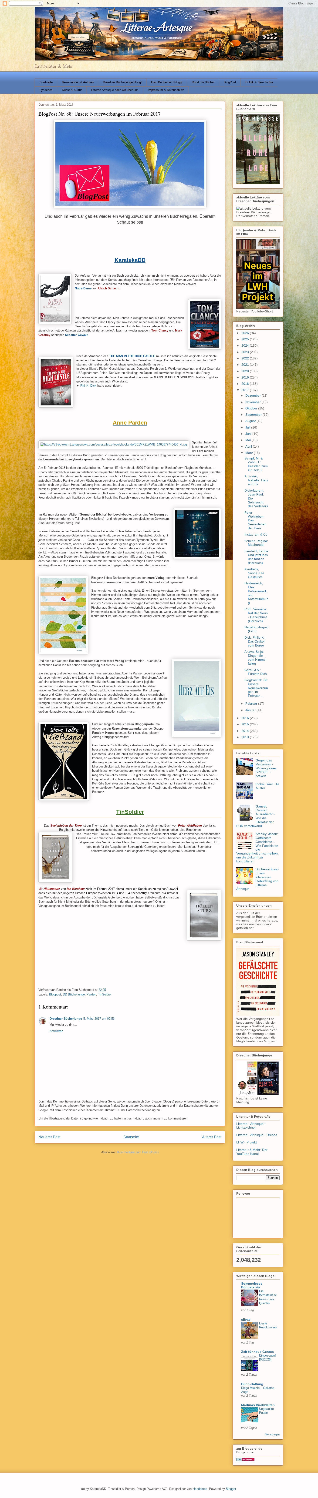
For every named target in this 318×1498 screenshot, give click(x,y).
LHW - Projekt (246, 1142)
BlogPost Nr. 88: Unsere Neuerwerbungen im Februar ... (256, 687)
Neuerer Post (49, 1137)
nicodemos (200, 1489)
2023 (245, 352)
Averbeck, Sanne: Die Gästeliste (254, 573)
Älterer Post (211, 1137)
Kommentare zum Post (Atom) (138, 1152)
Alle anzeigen (272, 1434)
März (249, 453)
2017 (245, 390)
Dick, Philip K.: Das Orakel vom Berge (254, 641)
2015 (245, 724)
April (249, 446)
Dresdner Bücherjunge (66, 1018)
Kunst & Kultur (72, 90)
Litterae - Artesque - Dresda (256, 1135)
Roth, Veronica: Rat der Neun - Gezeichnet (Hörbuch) (256, 615)
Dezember (253, 395)
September (254, 414)
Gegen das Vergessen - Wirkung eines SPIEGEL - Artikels (266, 768)
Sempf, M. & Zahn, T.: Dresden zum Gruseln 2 (256, 464)
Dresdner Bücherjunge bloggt (122, 82)
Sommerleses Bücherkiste (251, 1285)
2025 (245, 339)
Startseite (46, 82)
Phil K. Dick (88, 385)
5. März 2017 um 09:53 (99, 1018)
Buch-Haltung (252, 1384)
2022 (245, 358)
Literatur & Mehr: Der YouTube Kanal (251, 1152)
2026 (245, 333)
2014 (245, 731)
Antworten (56, 1031)
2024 (245, 345)
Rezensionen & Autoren (78, 82)
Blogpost (55, 994)
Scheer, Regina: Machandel (256, 543)
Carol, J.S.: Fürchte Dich (255, 672)
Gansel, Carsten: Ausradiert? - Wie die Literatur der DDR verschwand (255, 816)
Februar (251, 703)
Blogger (231, 1489)
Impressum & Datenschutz (166, 90)
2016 (245, 718)
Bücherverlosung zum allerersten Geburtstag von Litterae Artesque (257, 879)
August (251, 421)
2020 (245, 371)
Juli (248, 427)
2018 (245, 383)
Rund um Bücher (203, 82)
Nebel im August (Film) (256, 629)
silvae (245, 1319)
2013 (245, 737)
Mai (248, 440)
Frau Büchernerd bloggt (167, 82)
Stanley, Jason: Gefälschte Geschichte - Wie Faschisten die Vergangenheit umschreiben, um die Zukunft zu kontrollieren (257, 847)
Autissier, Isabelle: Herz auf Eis (256, 480)
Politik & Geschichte (259, 82)
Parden (91, 994)
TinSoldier (105, 994)
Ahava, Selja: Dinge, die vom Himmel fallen (255, 657)
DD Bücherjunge (74, 994)
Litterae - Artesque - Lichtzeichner (251, 1125)
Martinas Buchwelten (258, 1405)
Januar (251, 710)
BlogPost (230, 82)
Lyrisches (46, 90)
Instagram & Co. (256, 534)
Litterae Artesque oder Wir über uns (115, 90)
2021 (245, 364)
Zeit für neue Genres (257, 1352)
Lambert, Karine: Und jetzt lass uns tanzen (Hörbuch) (256, 557)
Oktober (251, 408)
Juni (248, 434)
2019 (245, 377)
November (253, 402)
